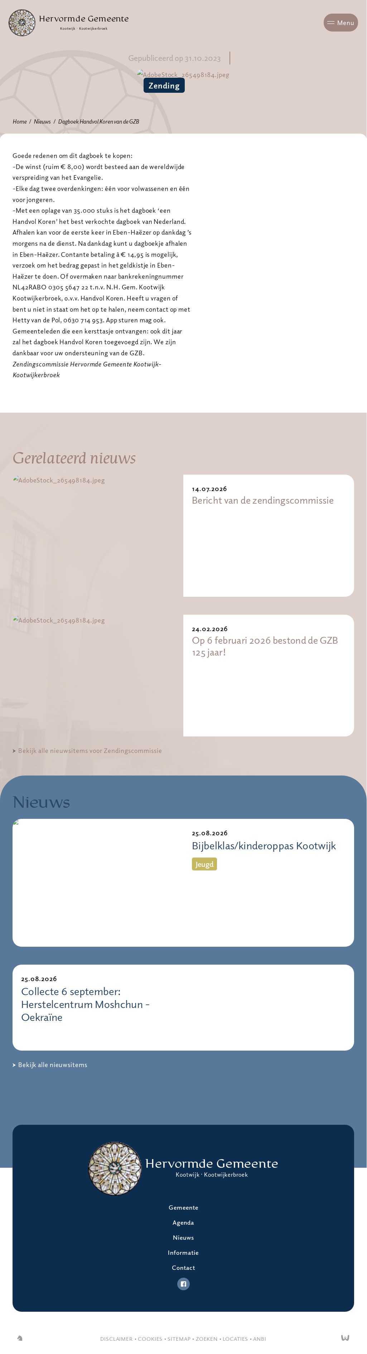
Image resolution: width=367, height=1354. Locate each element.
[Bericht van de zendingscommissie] (98, 536)
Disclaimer (116, 1338)
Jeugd (204, 864)
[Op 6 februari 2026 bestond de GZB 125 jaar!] (98, 676)
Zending (164, 85)
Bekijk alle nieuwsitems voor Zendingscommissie (90, 750)
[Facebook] (183, 1284)
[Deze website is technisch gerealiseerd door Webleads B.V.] (345, 1338)
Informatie (183, 1252)
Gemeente (183, 1207)
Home (19, 121)
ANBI (259, 1338)
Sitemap (179, 1338)
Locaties (235, 1338)
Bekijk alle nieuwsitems (52, 1065)
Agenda (183, 1222)
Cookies (150, 1338)
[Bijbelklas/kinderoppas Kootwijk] (98, 883)
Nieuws (42, 121)
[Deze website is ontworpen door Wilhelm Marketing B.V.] (19, 1338)
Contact (183, 1267)
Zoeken (207, 1338)
